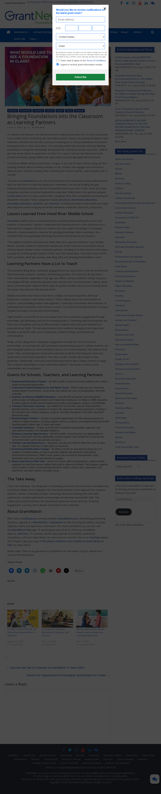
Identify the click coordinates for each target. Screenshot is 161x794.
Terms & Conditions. (96, 60)
